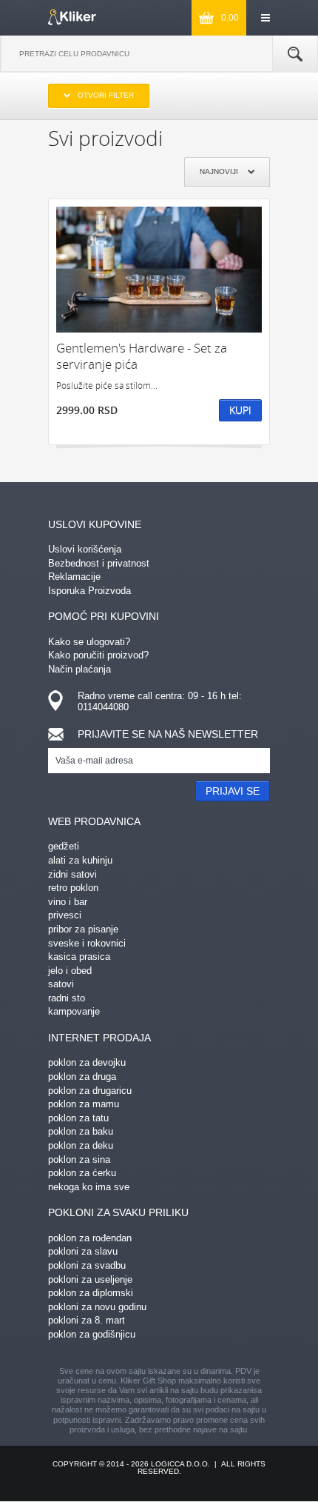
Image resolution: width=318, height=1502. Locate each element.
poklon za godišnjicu (91, 1334)
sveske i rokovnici (87, 943)
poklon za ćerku (82, 1172)
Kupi (240, 410)
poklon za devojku (87, 1062)
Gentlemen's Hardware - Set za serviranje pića (141, 356)
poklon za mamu (83, 1103)
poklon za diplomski (90, 1292)
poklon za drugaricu (90, 1090)
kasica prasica (79, 956)
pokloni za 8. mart (86, 1320)
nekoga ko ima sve (88, 1186)
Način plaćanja (79, 669)
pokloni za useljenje (90, 1279)
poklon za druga (82, 1076)
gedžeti (63, 846)
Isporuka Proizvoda (89, 590)
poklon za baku (80, 1131)
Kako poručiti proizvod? (98, 655)
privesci (64, 915)
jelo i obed (70, 970)
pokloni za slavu (83, 1251)
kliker (72, 17)
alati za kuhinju (80, 860)
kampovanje (74, 1011)
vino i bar (67, 901)
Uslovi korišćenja (84, 549)
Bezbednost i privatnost (98, 563)
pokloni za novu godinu (97, 1306)
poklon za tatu (78, 1118)
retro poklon (73, 887)
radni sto (66, 998)
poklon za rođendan (90, 1238)
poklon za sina (79, 1159)
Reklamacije (74, 576)
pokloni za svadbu (87, 1265)
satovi (61, 983)
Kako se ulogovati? (89, 641)
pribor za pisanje (83, 929)
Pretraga (295, 54)
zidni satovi (72, 874)
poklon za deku (80, 1145)
